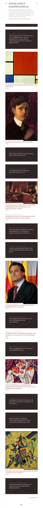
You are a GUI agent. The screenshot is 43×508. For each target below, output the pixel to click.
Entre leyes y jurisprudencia (19, 5)
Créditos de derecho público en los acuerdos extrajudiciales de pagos (21, 250)
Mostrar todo (33, 25)
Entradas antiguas (33, 497)
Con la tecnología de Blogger (21, 504)
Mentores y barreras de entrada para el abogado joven (21, 154)
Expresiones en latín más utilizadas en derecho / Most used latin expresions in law (19, 420)
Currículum (24, 18)
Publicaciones (17, 18)
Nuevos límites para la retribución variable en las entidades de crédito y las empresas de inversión (20, 386)
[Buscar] (37, 3)
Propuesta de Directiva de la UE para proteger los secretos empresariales (20, 486)
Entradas (11, 18)
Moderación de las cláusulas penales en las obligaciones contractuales (20, 217)
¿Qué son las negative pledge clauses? (19, 142)
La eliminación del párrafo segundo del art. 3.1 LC (19, 171)
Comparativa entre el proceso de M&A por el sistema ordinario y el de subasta (21, 401)
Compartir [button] (10, 44)
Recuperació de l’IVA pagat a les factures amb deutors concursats (20, 320)
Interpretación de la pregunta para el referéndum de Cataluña (19, 306)
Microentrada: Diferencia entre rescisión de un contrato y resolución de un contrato (21, 231)
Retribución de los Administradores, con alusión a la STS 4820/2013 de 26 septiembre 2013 (20, 335)
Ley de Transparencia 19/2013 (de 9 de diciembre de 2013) (21, 349)
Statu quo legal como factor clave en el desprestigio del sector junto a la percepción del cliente (20, 206)
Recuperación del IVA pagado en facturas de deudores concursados (21, 472)
